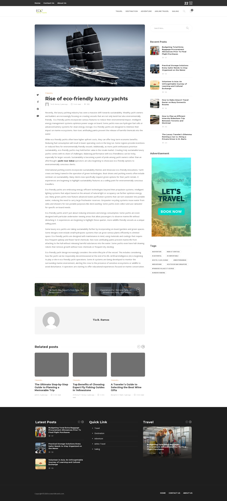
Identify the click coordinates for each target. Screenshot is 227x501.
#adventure (156, 252)
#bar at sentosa (173, 252)
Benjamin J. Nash (117, 395)
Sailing (175, 11)
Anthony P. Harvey (79, 395)
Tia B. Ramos (54, 104)
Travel (119, 11)
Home (37, 3)
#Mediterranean (179, 260)
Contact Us (48, 3)
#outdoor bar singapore (177, 264)
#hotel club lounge (160, 260)
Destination (132, 11)
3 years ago (44, 395)
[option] (52, 374)
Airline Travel (162, 11)
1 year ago (127, 395)
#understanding (158, 273)
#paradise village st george (163, 268)
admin (37, 395)
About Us (61, 3)
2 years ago (64, 104)
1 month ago (151, 453)
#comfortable (172, 256)
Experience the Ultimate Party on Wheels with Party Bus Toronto (115, 291)
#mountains (157, 264)
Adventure (146, 11)
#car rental (157, 256)
